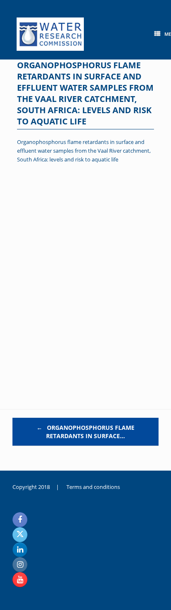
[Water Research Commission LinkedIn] (19, 549)
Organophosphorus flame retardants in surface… (85, 432)
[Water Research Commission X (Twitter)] (19, 534)
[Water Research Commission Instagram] (19, 564)
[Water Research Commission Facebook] (19, 519)
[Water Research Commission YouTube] (19, 579)
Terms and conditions (93, 487)
